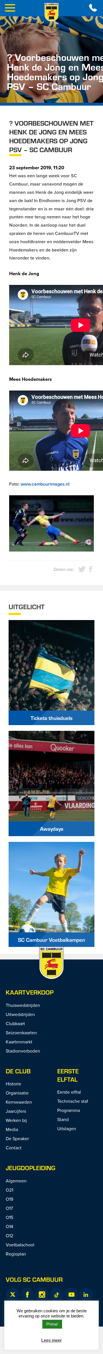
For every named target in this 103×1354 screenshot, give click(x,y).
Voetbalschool (20, 1245)
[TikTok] (57, 1294)
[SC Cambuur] (51, 12)
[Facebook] (27, 1294)
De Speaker (17, 1138)
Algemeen (16, 1181)
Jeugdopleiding (30, 1168)
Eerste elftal (68, 1075)
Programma (68, 1110)
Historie (13, 1084)
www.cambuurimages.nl (45, 484)
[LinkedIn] (86, 1294)
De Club (18, 1071)
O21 (9, 1190)
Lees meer (51, 1340)
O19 (9, 1199)
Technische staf (72, 1101)
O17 (9, 1208)
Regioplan (16, 1254)
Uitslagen (66, 1128)
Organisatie (17, 1093)
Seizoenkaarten (21, 1032)
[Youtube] (71, 1294)
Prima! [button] (52, 1324)
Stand (63, 1119)
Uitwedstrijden (20, 1014)
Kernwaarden (19, 1102)
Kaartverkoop (30, 992)
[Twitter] (12, 1294)
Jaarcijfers (16, 1111)
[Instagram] (42, 1294)
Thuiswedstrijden (23, 1005)
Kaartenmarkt (19, 1042)
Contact (13, 1147)
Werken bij (16, 1120)
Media (12, 1129)
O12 (9, 1235)
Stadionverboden (23, 1051)
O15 (9, 1217)
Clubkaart (15, 1023)
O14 (9, 1226)
